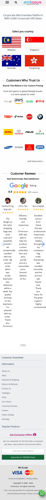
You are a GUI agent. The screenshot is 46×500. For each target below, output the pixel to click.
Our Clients (6, 401)
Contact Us (6, 388)
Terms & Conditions (16, 478)
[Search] (16, 2)
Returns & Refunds (10, 384)
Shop (4, 375)
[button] (3, 244)
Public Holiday (8, 415)
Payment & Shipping (10, 380)
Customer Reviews (9, 406)
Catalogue (6, 393)
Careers (5, 410)
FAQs (4, 397)
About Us (6, 371)
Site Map (5, 419)
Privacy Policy (32, 478)
